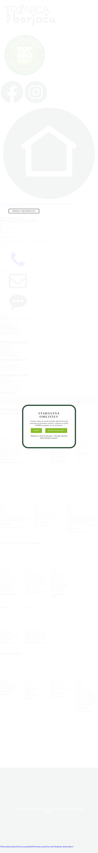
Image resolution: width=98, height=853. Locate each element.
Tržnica (3, 847)
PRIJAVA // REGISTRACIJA (23, 211)
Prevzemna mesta (39, 847)
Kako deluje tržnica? (66, 847)
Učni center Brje (52, 847)
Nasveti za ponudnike (24, 847)
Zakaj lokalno (11, 847)
